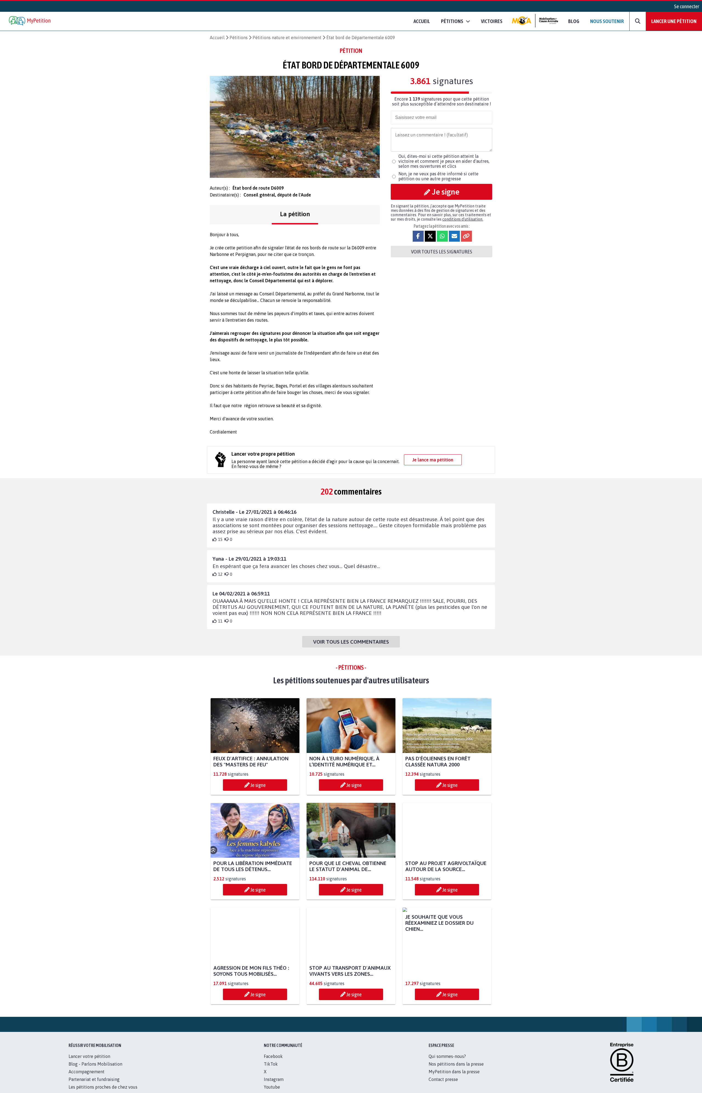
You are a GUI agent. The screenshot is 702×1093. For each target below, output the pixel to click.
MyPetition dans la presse (454, 1077)
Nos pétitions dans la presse (456, 1070)
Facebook (273, 1062)
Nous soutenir (607, 21)
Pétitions (239, 37)
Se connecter (686, 6)
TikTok (271, 1070)
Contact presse (443, 1085)
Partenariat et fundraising (94, 1085)
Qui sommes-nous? (447, 1062)
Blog (573, 21)
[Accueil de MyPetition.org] (30, 21)
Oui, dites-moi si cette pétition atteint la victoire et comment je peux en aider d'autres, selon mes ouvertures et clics (443, 161)
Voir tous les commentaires (351, 642)
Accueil (422, 21)
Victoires (491, 21)
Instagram (274, 1085)
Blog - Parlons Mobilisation (95, 1070)
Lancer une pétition (674, 21)
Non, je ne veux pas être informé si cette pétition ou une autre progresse (438, 176)
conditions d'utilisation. (462, 219)
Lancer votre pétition (89, 1062)
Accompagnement (86, 1077)
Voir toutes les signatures (441, 252)
